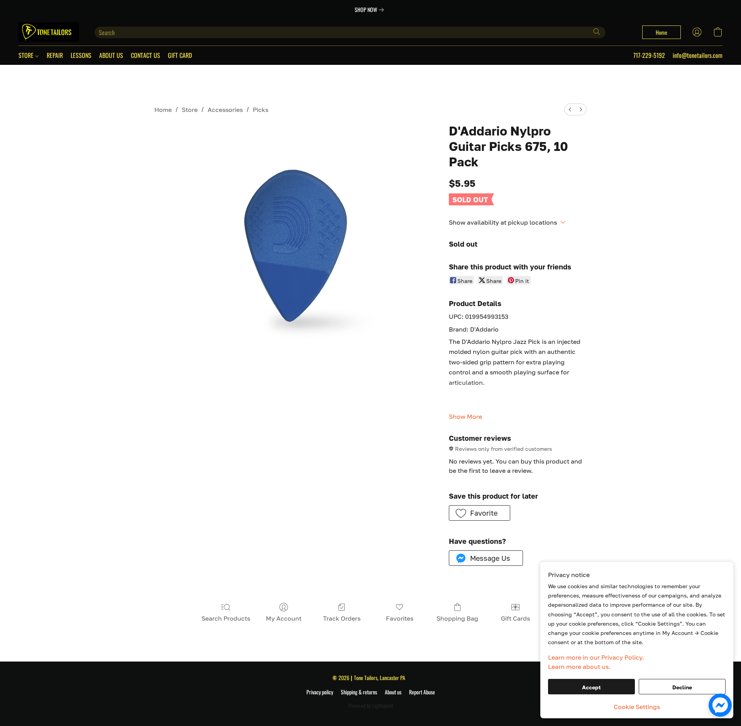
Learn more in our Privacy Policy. (596, 657)
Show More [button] (465, 416)
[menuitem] (570, 109)
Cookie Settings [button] (637, 707)
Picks (260, 109)
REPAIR (55, 55)
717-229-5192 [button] (649, 55)
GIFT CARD (180, 55)
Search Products (225, 618)
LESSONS (81, 55)
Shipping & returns (359, 692)
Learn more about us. (579, 666)
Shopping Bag (457, 618)
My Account (283, 618)
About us (393, 692)
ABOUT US (111, 55)
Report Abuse (422, 692)
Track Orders (341, 618)
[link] (371, 9)
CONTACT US (145, 55)
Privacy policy (319, 692)
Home (163, 109)
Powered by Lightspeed (371, 705)
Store (190, 109)
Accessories (225, 109)
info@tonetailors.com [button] (697, 55)
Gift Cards (515, 618)
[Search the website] (596, 31)
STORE (27, 55)
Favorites (399, 618)
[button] (49, 32)
